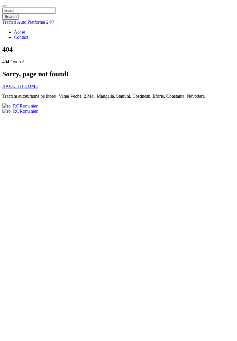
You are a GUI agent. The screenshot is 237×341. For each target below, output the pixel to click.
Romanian (29, 105)
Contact (21, 37)
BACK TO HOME (20, 86)
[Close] (4, 6)
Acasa (19, 31)
